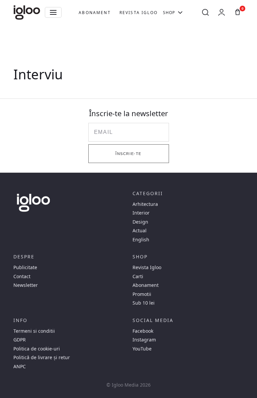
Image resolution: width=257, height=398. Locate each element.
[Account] (222, 12)
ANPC (19, 367)
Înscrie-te (128, 154)
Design (140, 222)
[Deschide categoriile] (53, 12)
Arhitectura (145, 204)
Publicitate (25, 267)
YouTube (142, 349)
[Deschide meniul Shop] (180, 12)
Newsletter (25, 285)
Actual (140, 231)
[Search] (205, 12)
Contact (21, 276)
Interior (141, 213)
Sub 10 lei (144, 303)
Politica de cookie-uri (36, 349)
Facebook (143, 331)
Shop (169, 12)
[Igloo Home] (26, 12)
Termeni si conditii (34, 331)
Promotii (142, 294)
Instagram (144, 340)
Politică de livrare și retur (41, 357)
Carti (138, 276)
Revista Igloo (138, 12)
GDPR (19, 340)
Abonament (94, 12)
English (141, 240)
